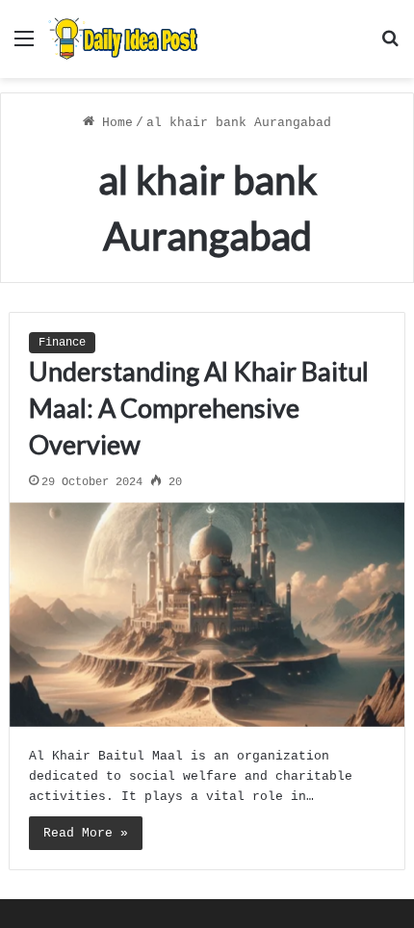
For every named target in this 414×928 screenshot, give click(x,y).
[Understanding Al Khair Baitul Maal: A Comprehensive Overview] (207, 615)
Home (113, 123)
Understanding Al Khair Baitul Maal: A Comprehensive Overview (199, 407)
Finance (62, 342)
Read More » (85, 833)
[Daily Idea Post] (125, 38)
